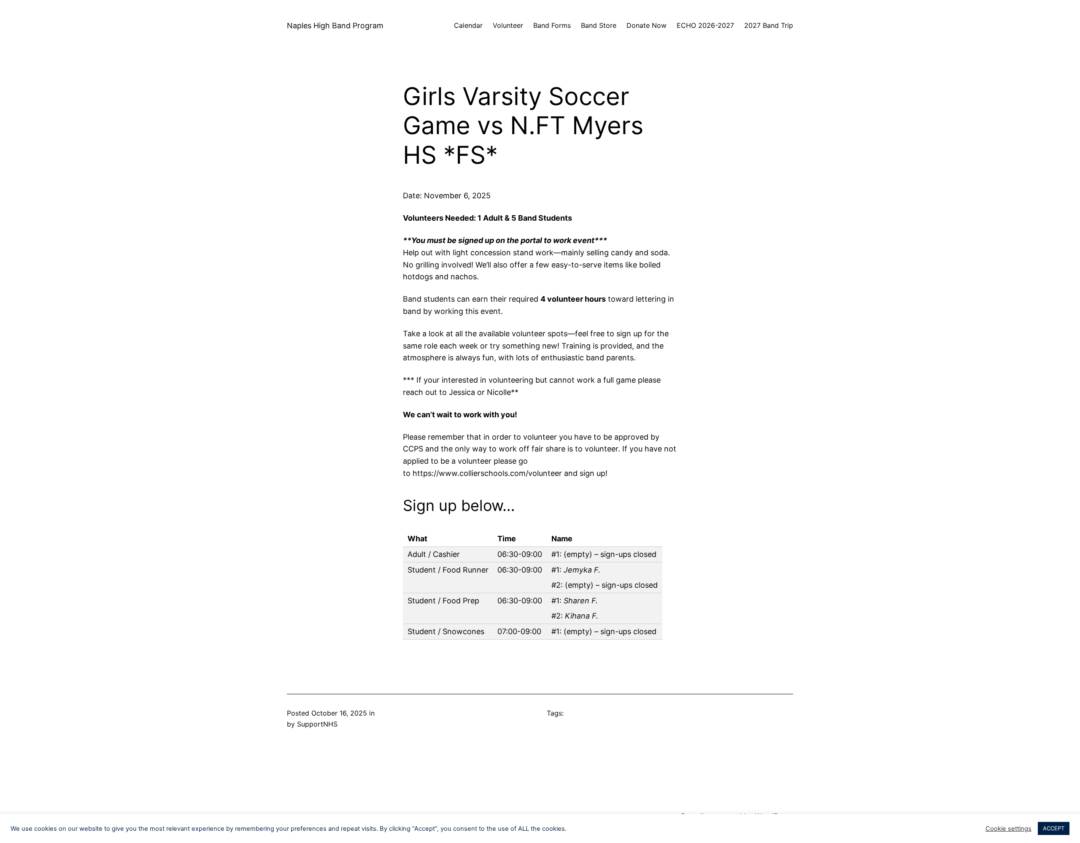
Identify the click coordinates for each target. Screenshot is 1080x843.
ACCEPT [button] (1053, 828)
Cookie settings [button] (1008, 828)
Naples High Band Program (335, 25)
